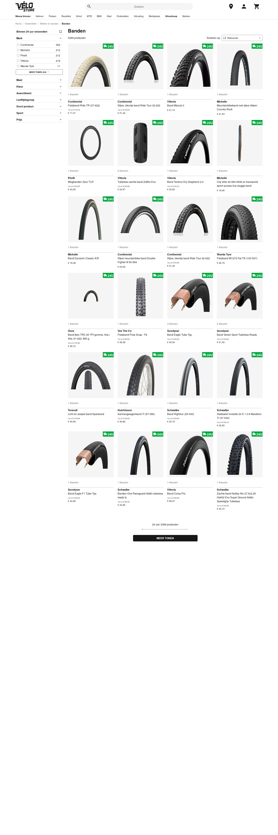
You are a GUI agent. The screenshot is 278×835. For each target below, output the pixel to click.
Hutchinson (125, 410)
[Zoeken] (89, 6)
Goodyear (173, 331)
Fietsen (52, 16)
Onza (71, 331)
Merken (186, 16)
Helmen (40, 16)
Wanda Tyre (224, 254)
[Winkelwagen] (257, 6)
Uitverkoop (171, 16)
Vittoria (171, 101)
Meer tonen (165, 538)
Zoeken (139, 6)
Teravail (72, 410)
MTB (89, 16)
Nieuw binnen (23, 16)
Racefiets (66, 16)
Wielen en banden (49, 23)
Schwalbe (173, 410)
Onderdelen (123, 16)
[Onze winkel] (231, 6)
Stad (109, 16)
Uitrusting (139, 16)
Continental (75, 101)
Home (18, 23)
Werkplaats (154, 16)
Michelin (222, 101)
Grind (79, 16)
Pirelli (71, 178)
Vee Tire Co (125, 331)
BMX (99, 16)
